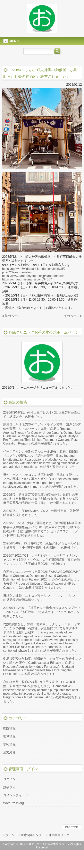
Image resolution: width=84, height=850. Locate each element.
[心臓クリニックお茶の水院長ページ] (42, 31)
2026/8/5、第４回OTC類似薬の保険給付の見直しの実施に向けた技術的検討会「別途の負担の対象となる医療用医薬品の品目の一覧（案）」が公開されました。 (40, 498)
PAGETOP (71, 827)
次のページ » (73, 316)
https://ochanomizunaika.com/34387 (27, 279)
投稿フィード (12, 787)
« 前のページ (11, 316)
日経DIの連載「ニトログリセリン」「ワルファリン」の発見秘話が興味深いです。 (40, 597)
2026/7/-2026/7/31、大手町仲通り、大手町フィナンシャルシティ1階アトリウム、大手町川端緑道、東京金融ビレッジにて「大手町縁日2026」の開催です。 (41, 559)
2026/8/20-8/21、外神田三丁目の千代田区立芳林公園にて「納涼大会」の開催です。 (41, 414)
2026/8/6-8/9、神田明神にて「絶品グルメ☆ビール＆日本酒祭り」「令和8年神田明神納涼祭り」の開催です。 (41, 545)
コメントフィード (15, 795)
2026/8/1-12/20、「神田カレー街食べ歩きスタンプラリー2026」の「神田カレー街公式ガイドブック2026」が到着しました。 (41, 612)
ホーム (9, 835)
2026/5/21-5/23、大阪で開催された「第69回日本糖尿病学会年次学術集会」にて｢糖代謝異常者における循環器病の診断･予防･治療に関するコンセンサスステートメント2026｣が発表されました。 (42, 529)
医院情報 (9, 728)
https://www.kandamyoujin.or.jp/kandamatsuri (33, 276)
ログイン (9, 779)
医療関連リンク (31, 835)
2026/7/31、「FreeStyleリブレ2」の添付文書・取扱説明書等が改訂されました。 (41, 513)
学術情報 (9, 744)
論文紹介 (9, 752)
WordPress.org (13, 803)
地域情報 (9, 736)
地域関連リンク (59, 835)
